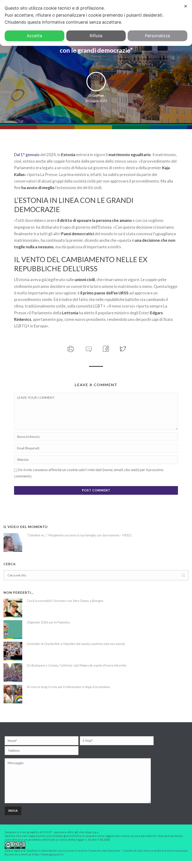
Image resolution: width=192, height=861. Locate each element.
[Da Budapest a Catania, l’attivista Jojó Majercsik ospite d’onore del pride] (13, 672)
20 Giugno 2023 (96, 101)
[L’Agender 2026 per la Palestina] (13, 629)
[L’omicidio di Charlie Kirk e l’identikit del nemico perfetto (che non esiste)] (13, 651)
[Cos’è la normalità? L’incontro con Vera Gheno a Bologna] (13, 608)
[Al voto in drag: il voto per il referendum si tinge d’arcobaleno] (13, 694)
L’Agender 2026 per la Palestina (48, 622)
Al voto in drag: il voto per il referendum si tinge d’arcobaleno (68, 687)
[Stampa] (70, 348)
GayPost (98, 95)
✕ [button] (185, 6)
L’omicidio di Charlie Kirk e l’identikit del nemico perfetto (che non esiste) (76, 644)
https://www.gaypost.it (47, 854)
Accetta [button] (34, 35)
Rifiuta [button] (96, 35)
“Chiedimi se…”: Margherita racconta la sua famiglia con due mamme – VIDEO (79, 535)
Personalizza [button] (157, 35)
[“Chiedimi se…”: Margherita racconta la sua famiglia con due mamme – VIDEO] (13, 542)
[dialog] (96, 23)
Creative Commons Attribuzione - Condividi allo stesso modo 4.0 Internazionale (131, 850)
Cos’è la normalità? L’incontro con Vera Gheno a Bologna (65, 601)
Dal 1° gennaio (27, 154)
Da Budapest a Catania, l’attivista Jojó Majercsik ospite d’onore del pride (76, 665)
